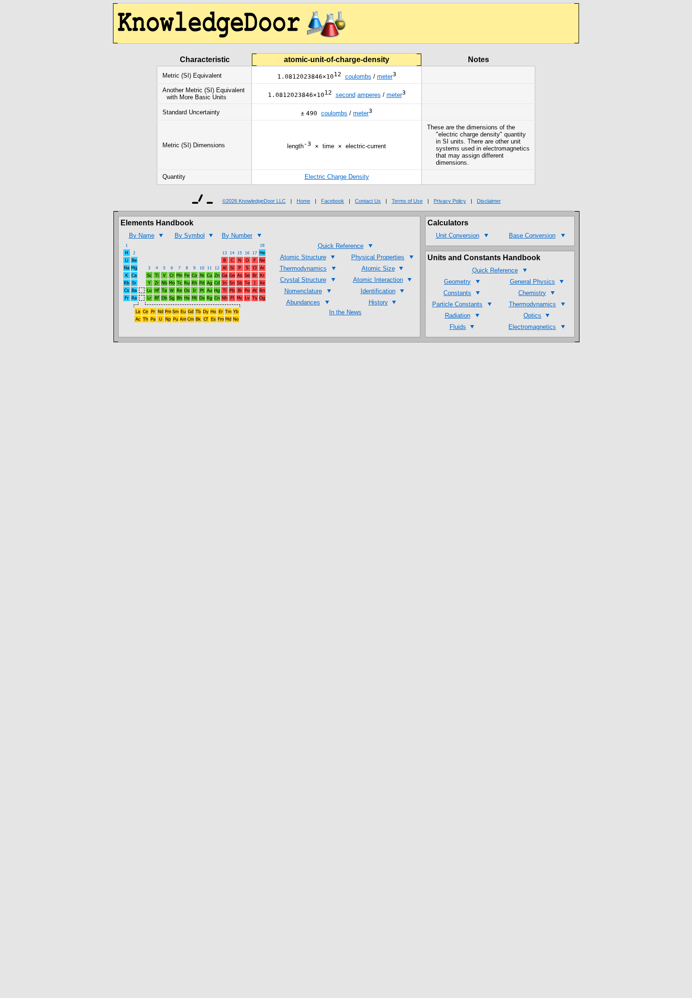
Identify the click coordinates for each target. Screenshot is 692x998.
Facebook (332, 201)
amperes (369, 94)
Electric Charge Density (337, 176)
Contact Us (368, 201)
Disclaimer (489, 201)
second (345, 94)
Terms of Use (407, 201)
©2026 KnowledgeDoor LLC (254, 201)
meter (385, 76)
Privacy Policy (450, 201)
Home (303, 201)
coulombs (358, 76)
